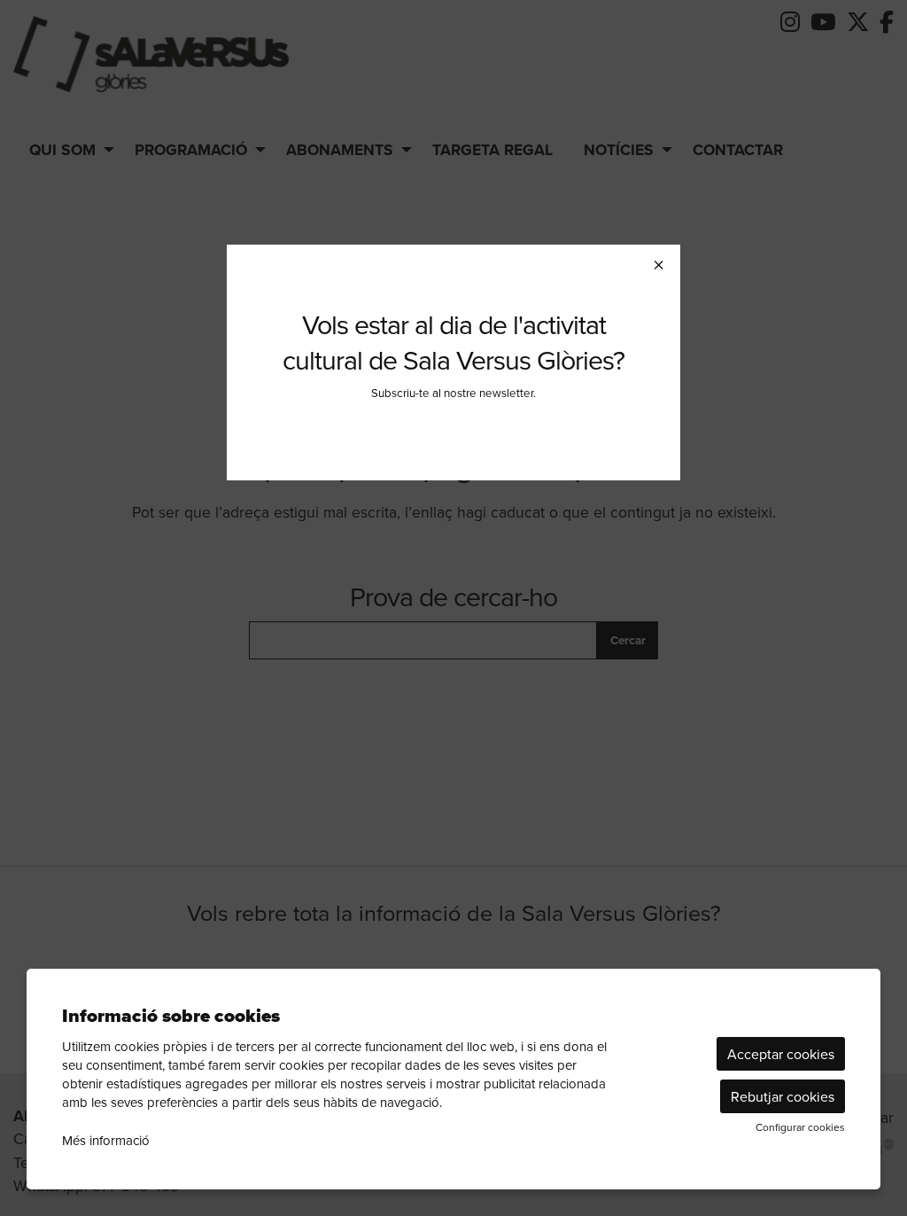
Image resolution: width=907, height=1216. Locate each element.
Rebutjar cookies (782, 1096)
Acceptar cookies (780, 1054)
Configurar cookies (800, 1127)
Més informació (106, 1140)
